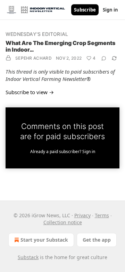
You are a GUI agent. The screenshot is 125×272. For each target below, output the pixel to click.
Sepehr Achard (33, 58)
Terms (102, 215)
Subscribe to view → (30, 92)
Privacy (82, 215)
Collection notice (62, 222)
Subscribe (85, 10)
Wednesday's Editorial (37, 34)
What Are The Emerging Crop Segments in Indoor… (60, 46)
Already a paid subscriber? (62, 151)
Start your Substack (44, 239)
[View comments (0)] (103, 58)
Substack (28, 257)
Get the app (97, 239)
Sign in (110, 10)
